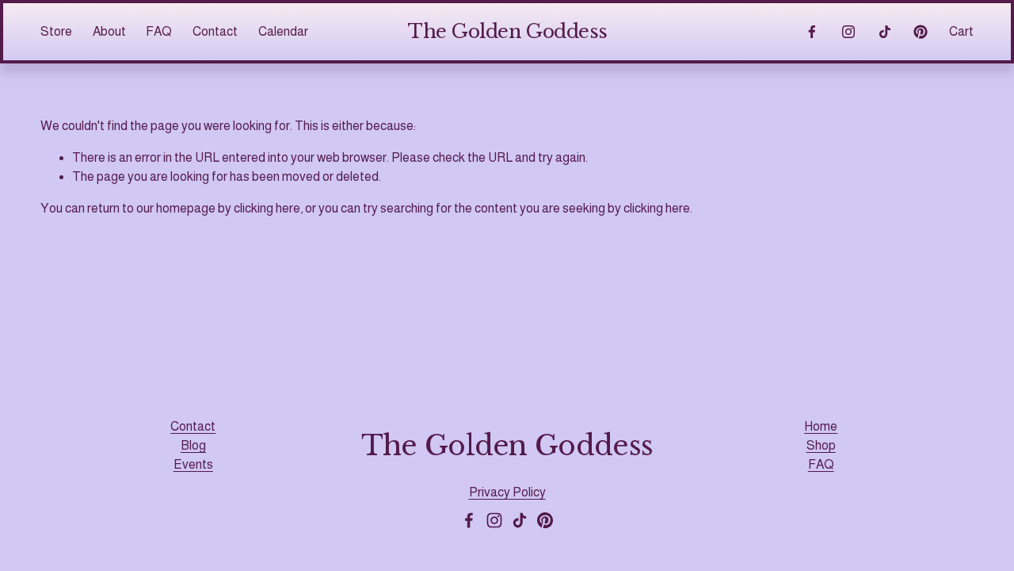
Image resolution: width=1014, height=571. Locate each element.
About (109, 31)
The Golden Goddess (507, 31)
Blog (193, 445)
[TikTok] (885, 32)
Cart (961, 31)
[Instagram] (848, 32)
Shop (821, 445)
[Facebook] (812, 32)
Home (820, 426)
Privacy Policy (507, 492)
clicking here (267, 208)
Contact (215, 31)
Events (193, 464)
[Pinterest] (920, 32)
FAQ (821, 464)
